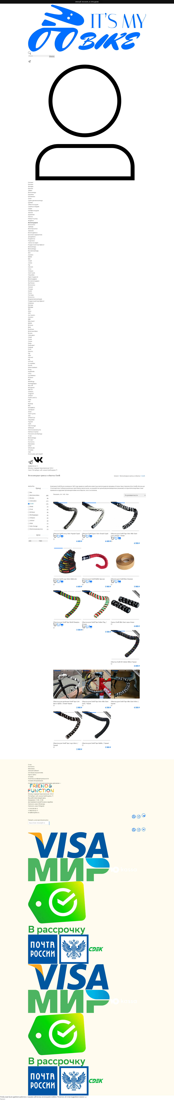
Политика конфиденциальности (38, 779)
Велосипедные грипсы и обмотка (130, 476)
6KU (29, 253)
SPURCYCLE (31, 418)
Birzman (30, 325)
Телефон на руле (33, 210)
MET (29, 379)
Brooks (30, 333)
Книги (30, 291)
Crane (30, 339)
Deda (29, 343)
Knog (29, 369)
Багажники (31, 196)
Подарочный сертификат (36, 245)
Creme (30, 263)
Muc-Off (30, 385)
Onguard (31, 393)
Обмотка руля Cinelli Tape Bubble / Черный (95, 743)
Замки (30, 190)
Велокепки (31, 225)
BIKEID (30, 257)
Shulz (30, 412)
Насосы (30, 216)
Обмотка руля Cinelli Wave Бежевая (122, 579)
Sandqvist (31, 410)
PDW (29, 399)
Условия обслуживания (35, 781)
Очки (29, 198)
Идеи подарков (33, 277)
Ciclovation (31, 335)
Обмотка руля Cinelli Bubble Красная (93, 579)
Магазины (31, 444)
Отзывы (30, 450)
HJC (29, 359)
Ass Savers (31, 315)
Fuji (29, 265)
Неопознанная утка (34, 430)
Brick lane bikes (33, 331)
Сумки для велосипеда (35, 200)
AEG (29, 313)
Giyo (29, 355)
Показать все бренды (35, 434)
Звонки (30, 212)
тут (86, 1097)
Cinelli (30, 261)
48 (64, 494)
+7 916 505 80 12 (33, 808)
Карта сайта (32, 775)
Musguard (31, 387)
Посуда (30, 289)
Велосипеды (32, 192)
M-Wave (30, 377)
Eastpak (30, 347)
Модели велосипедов (35, 299)
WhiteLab (31, 428)
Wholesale (31, 448)
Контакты (31, 442)
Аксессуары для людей (35, 454)
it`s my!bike (31, 363)
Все (67, 494)
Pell (29, 401)
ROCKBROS (31, 408)
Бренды (30, 305)
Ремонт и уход (32, 218)
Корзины (31, 194)
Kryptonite (31, 371)
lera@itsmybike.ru (33, 812)
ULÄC (29, 424)
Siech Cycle (31, 273)
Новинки (31, 303)
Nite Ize (30, 389)
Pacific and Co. (32, 397)
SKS (29, 416)
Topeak (30, 422)
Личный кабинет (33, 770)
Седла (30, 208)
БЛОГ (29, 446)
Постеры (31, 295)
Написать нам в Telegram (36, 806)
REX (29, 406)
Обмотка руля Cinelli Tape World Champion (66, 622)
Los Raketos (32, 375)
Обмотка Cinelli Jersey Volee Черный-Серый (66, 533)
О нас (30, 436)
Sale (29, 452)
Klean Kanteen (32, 367)
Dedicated (31, 345)
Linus (29, 269)
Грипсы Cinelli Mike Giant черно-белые (122, 622)
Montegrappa (32, 383)
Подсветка (31, 239)
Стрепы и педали (33, 206)
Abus (29, 311)
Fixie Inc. (30, 351)
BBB (29, 319)
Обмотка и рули (33, 204)
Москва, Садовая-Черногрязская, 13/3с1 (41, 794)
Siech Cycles (32, 414)
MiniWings (31, 381)
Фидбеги (31, 221)
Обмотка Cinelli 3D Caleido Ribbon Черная (123, 662)
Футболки (31, 283)
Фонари (30, 186)
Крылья (30, 188)
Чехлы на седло (33, 243)
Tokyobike (31, 275)
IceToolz (30, 361)
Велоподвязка (32, 233)
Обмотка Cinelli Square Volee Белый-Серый (95, 533)
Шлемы (30, 202)
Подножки (31, 241)
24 (61, 494)
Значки (30, 287)
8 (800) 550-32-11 (33, 466)
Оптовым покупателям (35, 773)
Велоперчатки (32, 229)
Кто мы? (30, 440)
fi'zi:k (29, 349)
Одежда (30, 227)
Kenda (30, 365)
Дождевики (31, 237)
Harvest (30, 267)
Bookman (31, 329)
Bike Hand (31, 321)
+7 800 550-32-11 (33, 810)
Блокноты (31, 297)
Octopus (30, 271)
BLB (29, 259)
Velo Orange (32, 426)
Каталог (30, 182)
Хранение (31, 214)
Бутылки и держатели (35, 235)
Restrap (30, 403)
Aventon (30, 255)
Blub (29, 327)
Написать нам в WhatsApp (36, 804)
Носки (30, 293)
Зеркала (31, 231)
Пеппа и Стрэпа (33, 432)
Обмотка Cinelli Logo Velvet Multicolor (65, 579)
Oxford (30, 395)
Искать (51, 56)
